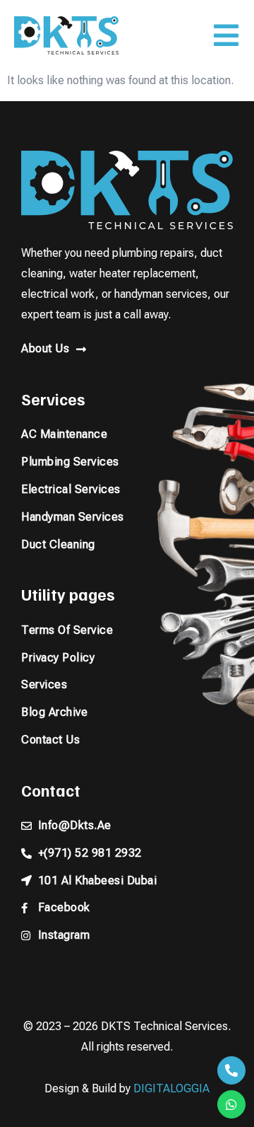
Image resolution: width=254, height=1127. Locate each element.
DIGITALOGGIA (171, 1088)
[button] (226, 35)
